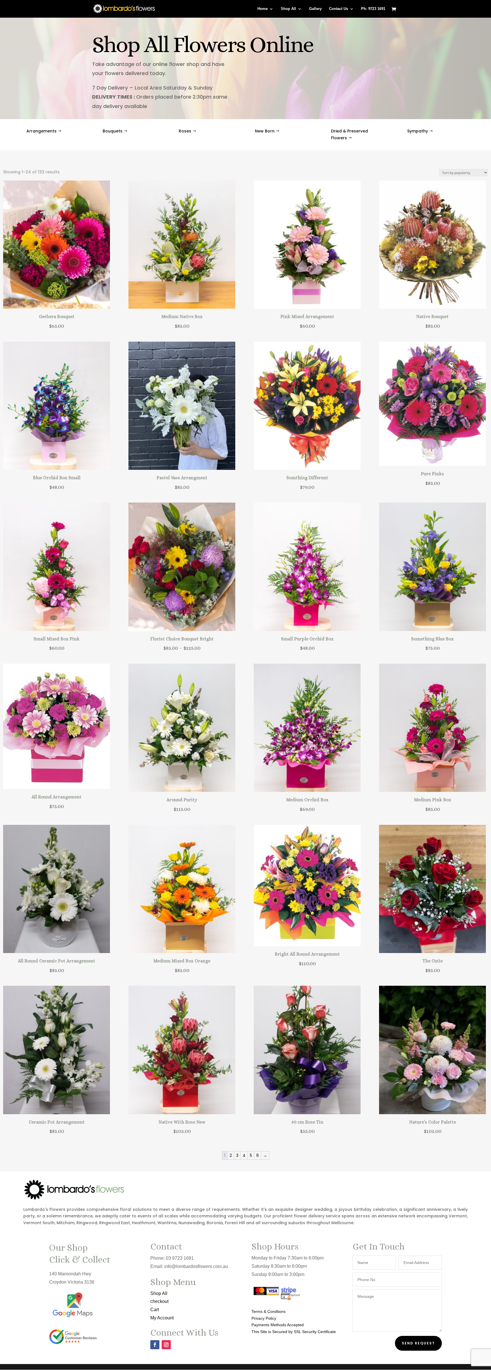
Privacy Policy (263, 1318)
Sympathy (417, 131)
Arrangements (41, 131)
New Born (264, 131)
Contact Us (338, 9)
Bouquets (112, 131)
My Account (162, 1317)
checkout (159, 1301)
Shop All (288, 9)
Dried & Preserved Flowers (349, 134)
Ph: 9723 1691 (373, 9)
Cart (154, 1309)
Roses (185, 131)
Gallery (315, 9)
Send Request (418, 1343)
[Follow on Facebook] (154, 1344)
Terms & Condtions (268, 1311)
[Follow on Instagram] (166, 1344)
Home (262, 9)
